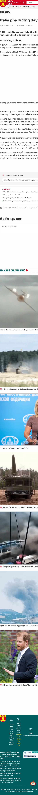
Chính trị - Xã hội (29, 7)
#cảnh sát (23, 208)
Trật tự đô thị (16, 7)
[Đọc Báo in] (25, 2)
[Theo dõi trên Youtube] (17, 2)
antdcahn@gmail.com (31, 736)
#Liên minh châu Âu (10, 208)
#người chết (33, 208)
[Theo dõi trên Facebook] (14, 2)
